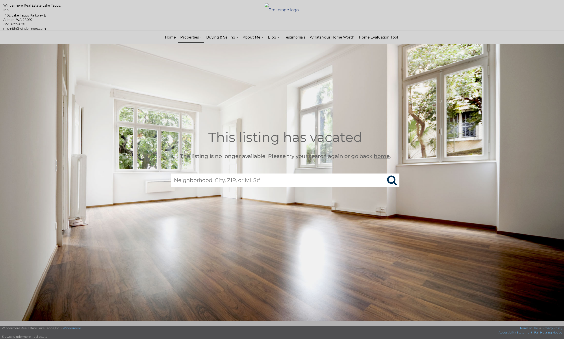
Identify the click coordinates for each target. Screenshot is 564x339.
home (382, 156)
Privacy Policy (552, 328)
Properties (191, 39)
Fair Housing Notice (548, 332)
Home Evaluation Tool (378, 37)
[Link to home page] (282, 10)
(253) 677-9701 (14, 24)
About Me (254, 39)
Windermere (72, 328)
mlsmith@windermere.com (24, 29)
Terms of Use (529, 328)
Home (170, 37)
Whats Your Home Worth (332, 37)
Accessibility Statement (515, 332)
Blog (274, 39)
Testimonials (294, 37)
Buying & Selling (222, 39)
